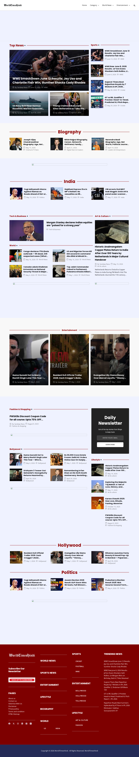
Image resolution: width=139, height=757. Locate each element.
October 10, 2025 (114, 506)
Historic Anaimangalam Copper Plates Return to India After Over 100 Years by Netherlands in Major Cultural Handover (111, 253)
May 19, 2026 (31, 197)
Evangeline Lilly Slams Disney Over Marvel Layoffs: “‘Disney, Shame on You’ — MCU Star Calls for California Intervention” (76, 559)
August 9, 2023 (33, 424)
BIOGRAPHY (46, 709)
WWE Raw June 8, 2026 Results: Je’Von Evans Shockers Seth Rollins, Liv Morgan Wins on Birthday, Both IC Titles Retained (117, 71)
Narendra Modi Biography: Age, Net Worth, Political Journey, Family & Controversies (117, 143)
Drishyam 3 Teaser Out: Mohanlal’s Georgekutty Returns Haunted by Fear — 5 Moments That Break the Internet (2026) (35, 476)
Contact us (12, 701)
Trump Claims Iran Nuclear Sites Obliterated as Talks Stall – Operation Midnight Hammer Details (69, 110)
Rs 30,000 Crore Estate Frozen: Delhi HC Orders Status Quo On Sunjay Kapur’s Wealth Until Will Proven (76, 460)
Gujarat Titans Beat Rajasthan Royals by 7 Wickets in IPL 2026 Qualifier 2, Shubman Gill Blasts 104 (117, 87)
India (82, 197)
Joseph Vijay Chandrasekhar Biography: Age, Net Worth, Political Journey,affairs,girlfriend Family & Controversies (35, 145)
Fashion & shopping (19, 426)
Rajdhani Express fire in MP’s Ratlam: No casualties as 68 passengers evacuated (76, 193)
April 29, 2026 (72, 478)
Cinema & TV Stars (32, 150)
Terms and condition (16, 711)
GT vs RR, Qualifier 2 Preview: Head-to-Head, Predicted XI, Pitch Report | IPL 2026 (117, 101)
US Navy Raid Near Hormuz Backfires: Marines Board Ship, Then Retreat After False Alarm (29, 108)
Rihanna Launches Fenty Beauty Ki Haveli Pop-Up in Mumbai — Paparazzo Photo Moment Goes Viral (117, 558)
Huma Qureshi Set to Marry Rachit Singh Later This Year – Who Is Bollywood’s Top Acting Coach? (29, 379)
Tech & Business (54, 229)
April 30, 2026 (36, 112)
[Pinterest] (26, 724)
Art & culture (101, 266)
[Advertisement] (69, 25)
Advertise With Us (15, 704)
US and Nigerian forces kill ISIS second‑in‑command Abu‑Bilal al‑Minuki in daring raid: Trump (79, 255)
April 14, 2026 (113, 147)
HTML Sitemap (14, 714)
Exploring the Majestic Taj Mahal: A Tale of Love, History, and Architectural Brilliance (116, 485)
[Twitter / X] (14, 724)
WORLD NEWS (48, 660)
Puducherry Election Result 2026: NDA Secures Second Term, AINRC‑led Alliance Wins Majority (116, 585)
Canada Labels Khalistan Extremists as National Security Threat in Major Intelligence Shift (35, 270)
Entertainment (122, 5)
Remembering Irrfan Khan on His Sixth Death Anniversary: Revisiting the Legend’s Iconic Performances (75, 475)
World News (107, 5)
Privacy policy (13, 709)
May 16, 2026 (31, 259)
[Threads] (31, 724)
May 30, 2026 (112, 90)
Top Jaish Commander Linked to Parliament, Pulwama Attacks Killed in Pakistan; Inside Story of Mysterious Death (79, 272)
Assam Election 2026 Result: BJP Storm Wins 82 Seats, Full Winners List (75, 583)
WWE (46, 87)
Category (93, 5)
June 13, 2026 (36, 87)
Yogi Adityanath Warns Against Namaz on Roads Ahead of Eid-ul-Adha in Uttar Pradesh (35, 193)
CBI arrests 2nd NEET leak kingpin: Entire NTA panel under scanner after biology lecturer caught (116, 194)
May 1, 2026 (73, 275)
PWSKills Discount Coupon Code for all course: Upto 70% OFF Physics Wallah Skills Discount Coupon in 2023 (28, 421)
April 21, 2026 (76, 112)
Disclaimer (12, 706)
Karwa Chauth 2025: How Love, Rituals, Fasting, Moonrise (115, 501)
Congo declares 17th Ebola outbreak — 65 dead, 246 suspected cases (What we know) (36, 255)
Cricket (122, 90)
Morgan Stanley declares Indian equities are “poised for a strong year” (69, 224)
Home (84, 5)
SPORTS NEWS (48, 672)
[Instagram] (18, 724)
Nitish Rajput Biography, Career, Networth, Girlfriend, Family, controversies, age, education (76, 144)
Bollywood (42, 463)
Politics (41, 197)
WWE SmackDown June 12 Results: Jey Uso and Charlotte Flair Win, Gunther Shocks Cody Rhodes (49, 81)
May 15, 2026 (31, 147)
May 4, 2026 (30, 275)
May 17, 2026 (72, 197)
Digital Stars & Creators (75, 150)
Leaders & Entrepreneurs (116, 150)
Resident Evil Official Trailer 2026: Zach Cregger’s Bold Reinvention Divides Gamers (68, 378)
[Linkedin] (22, 724)
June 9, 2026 (111, 74)
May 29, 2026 (112, 105)
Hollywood (42, 561)
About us (11, 698)
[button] (98, 5)
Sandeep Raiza (22, 87)
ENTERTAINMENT (49, 684)
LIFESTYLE (45, 697)
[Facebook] (9, 724)
